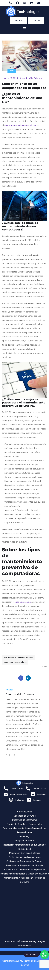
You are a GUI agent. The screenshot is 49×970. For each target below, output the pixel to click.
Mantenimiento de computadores (18, 657)
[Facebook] (17, 3)
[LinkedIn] (28, 678)
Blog (11, 71)
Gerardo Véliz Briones (31, 78)
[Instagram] (24, 3)
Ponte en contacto (21, 601)
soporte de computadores (15, 662)
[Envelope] (39, 3)
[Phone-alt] (10, 3)
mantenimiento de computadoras (20, 125)
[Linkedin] (31, 3)
